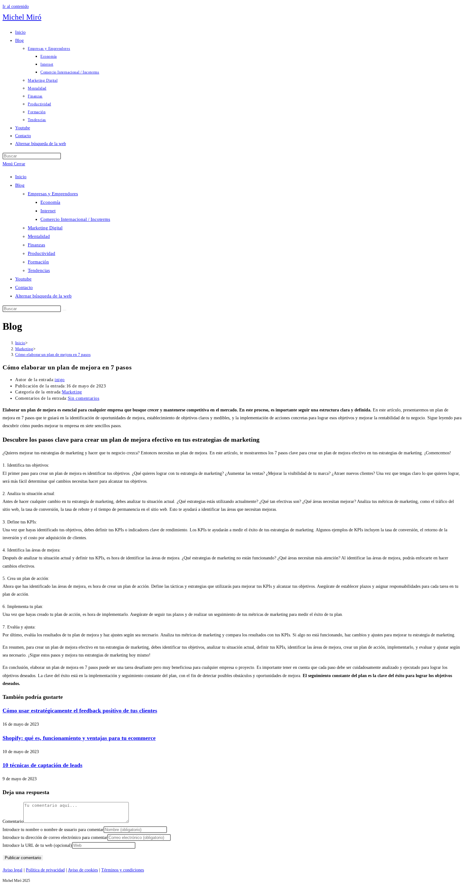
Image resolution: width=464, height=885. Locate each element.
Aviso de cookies (83, 870)
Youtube (23, 278)
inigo (60, 379)
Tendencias (39, 270)
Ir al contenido (16, 6)
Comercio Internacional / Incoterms (75, 219)
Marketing (72, 392)
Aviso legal (12, 870)
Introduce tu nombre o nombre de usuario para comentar (53, 829)
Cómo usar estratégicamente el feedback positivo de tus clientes (80, 710)
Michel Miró (22, 17)
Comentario (13, 821)
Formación (38, 261)
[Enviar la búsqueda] (64, 310)
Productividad (41, 253)
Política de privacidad (45, 870)
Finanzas (36, 244)
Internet (48, 210)
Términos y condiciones (122, 870)
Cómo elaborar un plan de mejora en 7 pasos (53, 354)
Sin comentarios (83, 398)
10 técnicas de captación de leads (42, 765)
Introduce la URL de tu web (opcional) (37, 845)
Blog (20, 185)
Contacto (24, 287)
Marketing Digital (45, 227)
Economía (50, 202)
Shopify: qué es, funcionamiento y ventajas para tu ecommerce (79, 738)
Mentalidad (39, 236)
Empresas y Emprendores (53, 193)
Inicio (21, 176)
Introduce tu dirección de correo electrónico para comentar (55, 837)
